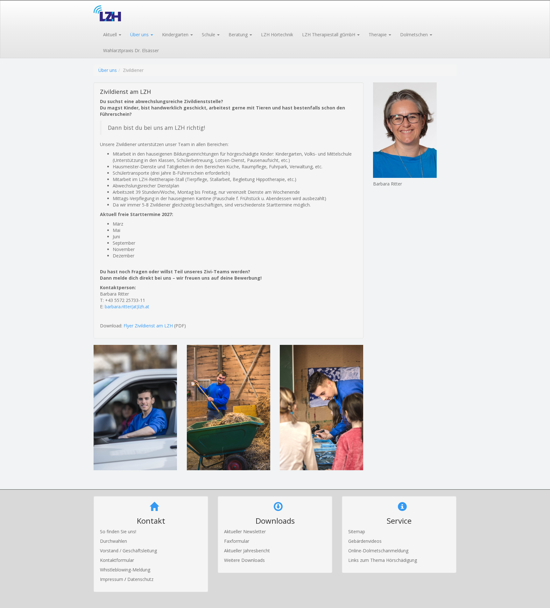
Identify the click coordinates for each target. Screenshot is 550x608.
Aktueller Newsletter (245, 531)
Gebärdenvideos (365, 541)
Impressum (112, 579)
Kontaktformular (117, 560)
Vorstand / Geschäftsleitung (128, 551)
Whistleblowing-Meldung (125, 570)
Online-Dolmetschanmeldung (378, 551)
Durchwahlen (113, 541)
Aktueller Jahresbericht (247, 551)
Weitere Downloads (244, 560)
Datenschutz (140, 579)
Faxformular (236, 541)
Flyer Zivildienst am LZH (148, 326)
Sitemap (356, 531)
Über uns (107, 70)
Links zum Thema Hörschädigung (382, 560)
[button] (111, 34)
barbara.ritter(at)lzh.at (127, 307)
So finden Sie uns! (118, 531)
